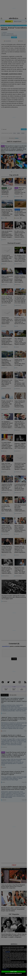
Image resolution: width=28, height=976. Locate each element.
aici (8, 957)
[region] (13, 960)
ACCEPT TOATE (13, 971)
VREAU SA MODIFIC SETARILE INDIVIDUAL (13, 973)
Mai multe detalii (8, 951)
